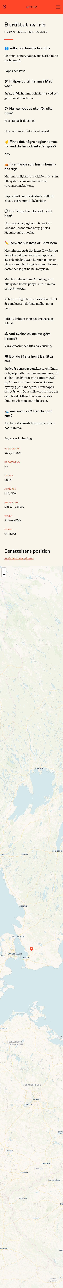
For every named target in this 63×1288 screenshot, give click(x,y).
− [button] (4, 574)
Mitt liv (31, 7)
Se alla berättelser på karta (19, 558)
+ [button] (4, 570)
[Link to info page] (4, 7)
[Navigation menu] (58, 7)
